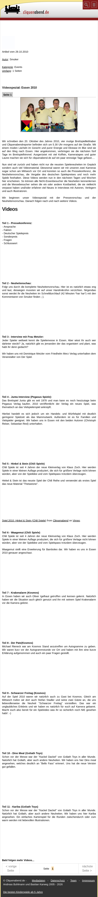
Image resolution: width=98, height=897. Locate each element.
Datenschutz (58, 880)
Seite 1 (7, 94)
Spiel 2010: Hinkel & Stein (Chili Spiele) (24, 520)
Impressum (88, 880)
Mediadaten (38, 880)
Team (73, 880)
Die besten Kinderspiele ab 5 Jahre (23, 892)
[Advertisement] (49, 28)
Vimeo (76, 520)
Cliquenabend (60, 520)
